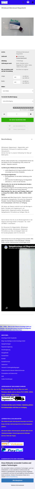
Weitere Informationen (17, 485)
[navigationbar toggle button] (32, 2)
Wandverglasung (5, 349)
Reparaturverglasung (6, 347)
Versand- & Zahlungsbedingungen (10, 367)
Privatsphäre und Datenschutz (9, 373)
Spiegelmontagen (6, 344)
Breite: (3, 81)
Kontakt (3, 358)
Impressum (4, 364)
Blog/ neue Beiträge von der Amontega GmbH (13, 341)
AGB (2, 376)
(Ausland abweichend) (21, 58)
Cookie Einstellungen (6, 379)
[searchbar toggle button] (23, 2)
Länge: (3, 76)
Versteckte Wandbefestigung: (9, 97)
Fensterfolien (4, 355)
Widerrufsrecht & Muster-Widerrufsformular (12, 370)
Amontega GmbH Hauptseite (9, 338)
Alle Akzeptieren (17, 480)
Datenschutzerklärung (11, 476)
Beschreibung (6, 139)
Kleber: (3, 86)
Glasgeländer (4, 352)
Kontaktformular (5, 361)
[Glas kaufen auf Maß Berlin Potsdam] (3, 2)
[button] (4, 114)
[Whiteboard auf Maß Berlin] (17, 25)
